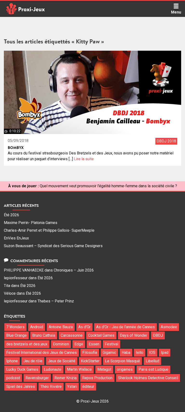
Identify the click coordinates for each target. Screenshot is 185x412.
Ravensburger (37, 378)
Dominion (61, 344)
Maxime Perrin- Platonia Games (30, 222)
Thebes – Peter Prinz (56, 301)
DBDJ (158, 335)
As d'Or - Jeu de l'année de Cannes (125, 327)
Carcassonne (72, 335)
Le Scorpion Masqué (122, 361)
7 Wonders (15, 327)
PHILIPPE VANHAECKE (24, 270)
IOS (152, 352)
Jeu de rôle (32, 361)
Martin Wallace (79, 369)
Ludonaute (52, 369)
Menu (176, 12)
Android (36, 327)
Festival (111, 344)
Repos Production (97, 378)
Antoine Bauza (61, 327)
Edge (78, 344)
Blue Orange (16, 335)
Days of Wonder (133, 335)
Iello (139, 352)
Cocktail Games (101, 335)
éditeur (88, 386)
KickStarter (90, 361)
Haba (126, 352)
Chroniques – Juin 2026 (74, 270)
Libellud (152, 361)
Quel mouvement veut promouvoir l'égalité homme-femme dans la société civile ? (108, 186)
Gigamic (109, 352)
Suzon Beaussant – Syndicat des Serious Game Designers (53, 246)
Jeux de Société (61, 361)
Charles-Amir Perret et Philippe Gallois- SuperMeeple (49, 230)
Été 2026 (11, 215)
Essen (94, 344)
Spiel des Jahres (20, 386)
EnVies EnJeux (16, 238)
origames (125, 369)
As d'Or (84, 327)
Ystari (72, 386)
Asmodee (169, 327)
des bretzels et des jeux (26, 344)
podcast (13, 378)
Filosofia (89, 352)
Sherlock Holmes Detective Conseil (148, 378)
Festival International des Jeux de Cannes (41, 352)
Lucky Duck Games (22, 369)
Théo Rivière (51, 386)
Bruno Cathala (43, 335)
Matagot (104, 369)
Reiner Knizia (65, 378)
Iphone (12, 361)
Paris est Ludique (153, 369)
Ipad (164, 352)
